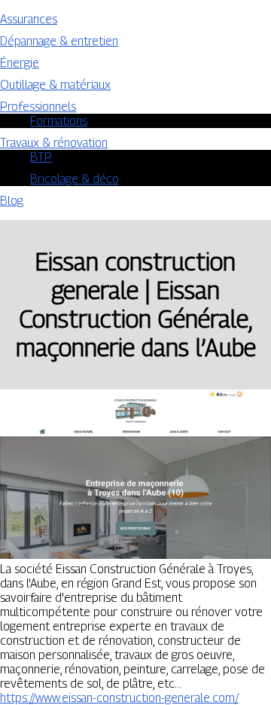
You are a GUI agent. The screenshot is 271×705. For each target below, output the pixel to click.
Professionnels (38, 106)
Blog (11, 201)
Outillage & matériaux (55, 85)
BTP (41, 157)
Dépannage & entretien (59, 41)
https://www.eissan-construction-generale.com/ (119, 698)
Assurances (28, 19)
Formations (58, 121)
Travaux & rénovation (54, 143)
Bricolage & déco (74, 179)
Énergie (19, 63)
